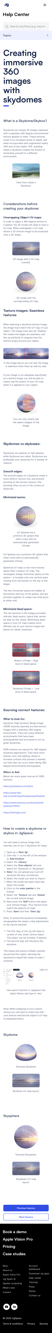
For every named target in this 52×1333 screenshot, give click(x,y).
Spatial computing (12, 1283)
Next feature (26, 1217)
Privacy (31, 1323)
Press (32, 1286)
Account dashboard (34, 1267)
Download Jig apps (39, 1273)
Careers (7, 1292)
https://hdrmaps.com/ (14, 812)
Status (32, 1291)
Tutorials (33, 1282)
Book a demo (15, 1231)
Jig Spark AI (9, 1279)
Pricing (9, 1246)
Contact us (34, 1295)
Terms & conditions (13, 1323)
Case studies (14, 1253)
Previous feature (26, 1208)
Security (44, 1323)
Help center (35, 1277)
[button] (45, 5)
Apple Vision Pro (18, 1239)
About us (7, 1270)
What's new (9, 1287)
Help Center (16, 14)
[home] (6, 5)
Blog (5, 1265)
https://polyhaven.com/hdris (18, 786)
